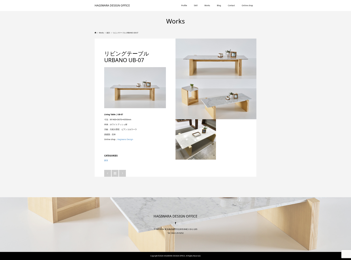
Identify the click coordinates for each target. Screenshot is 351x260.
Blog (219, 5)
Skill (196, 5)
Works (207, 5)
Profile (184, 5)
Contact (231, 5)
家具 (106, 160)
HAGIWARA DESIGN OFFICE (112, 5)
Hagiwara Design (125, 139)
